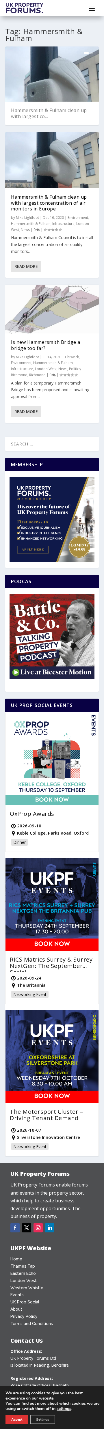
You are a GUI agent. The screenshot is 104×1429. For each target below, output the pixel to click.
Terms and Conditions (31, 1323)
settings (64, 1408)
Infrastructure (63, 223)
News (25, 229)
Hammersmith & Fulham (31, 223)
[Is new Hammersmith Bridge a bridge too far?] (52, 309)
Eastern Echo (23, 1273)
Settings (42, 1419)
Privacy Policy (24, 1316)
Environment (78, 217)
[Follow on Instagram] (38, 1227)
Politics (75, 368)
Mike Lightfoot (27, 217)
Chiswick (72, 357)
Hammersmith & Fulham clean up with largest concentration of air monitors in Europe (49, 203)
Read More (26, 266)
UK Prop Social (24, 1302)
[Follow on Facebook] (15, 1227)
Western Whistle (26, 1288)
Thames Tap (22, 1266)
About (16, 1309)
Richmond (19, 374)
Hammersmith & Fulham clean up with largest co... (49, 113)
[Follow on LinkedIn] (49, 1227)
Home (16, 1259)
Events (17, 1294)
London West (46, 368)
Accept (16, 1419)
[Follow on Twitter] (26, 1227)
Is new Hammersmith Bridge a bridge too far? (45, 345)
